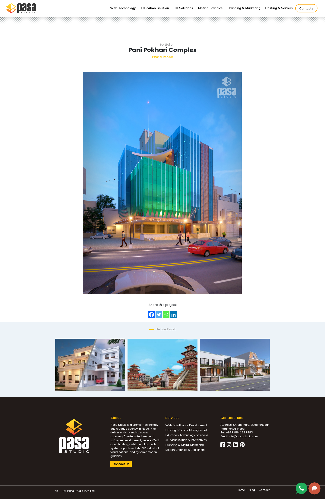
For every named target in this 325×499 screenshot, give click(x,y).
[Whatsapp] (166, 314)
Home (241, 490)
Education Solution (155, 8)
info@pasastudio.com (243, 436)
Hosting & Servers (279, 8)
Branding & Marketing (244, 8)
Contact (264, 490)
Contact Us (121, 464)
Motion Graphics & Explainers (185, 450)
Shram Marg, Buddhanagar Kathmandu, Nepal (244, 426)
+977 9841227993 (239, 432)
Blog (252, 490)
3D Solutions (183, 8)
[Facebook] (151, 314)
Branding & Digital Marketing (184, 445)
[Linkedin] (173, 314)
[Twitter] (159, 314)
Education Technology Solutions (186, 435)
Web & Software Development (186, 425)
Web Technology (123, 8)
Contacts (306, 8)
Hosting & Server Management (186, 430)
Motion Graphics (210, 8)
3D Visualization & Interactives (186, 440)
